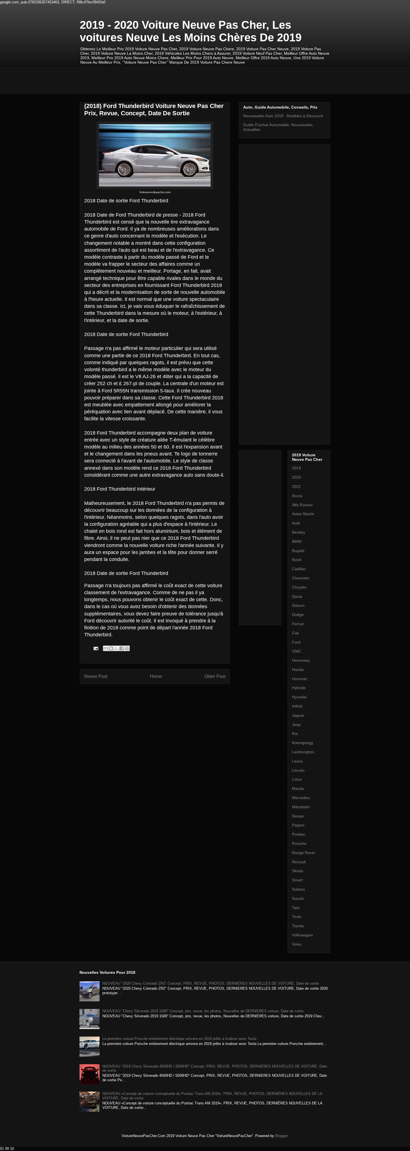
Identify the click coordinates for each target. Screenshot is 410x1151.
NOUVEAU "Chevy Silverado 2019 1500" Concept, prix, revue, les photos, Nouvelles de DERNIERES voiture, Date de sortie (202, 1011)
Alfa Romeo (302, 505)
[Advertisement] (181, 79)
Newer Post (95, 676)
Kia (295, 733)
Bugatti (298, 550)
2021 (296, 486)
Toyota (298, 926)
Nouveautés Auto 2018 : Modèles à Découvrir (283, 116)
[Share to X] (116, 648)
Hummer (299, 679)
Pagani (298, 825)
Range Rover (303, 852)
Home (156, 676)
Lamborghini (303, 752)
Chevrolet (300, 578)
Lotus (297, 779)
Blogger (281, 1136)
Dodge (298, 614)
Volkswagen (302, 935)
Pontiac (298, 834)
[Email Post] (95, 648)
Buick (297, 559)
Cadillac (299, 569)
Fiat (295, 633)
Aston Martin (303, 514)
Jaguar (298, 715)
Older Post (214, 676)
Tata (296, 907)
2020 (296, 477)
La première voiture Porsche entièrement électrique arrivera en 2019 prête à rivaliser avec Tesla (179, 1039)
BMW (297, 541)
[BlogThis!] (111, 648)
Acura (297, 495)
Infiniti (297, 706)
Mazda (298, 788)
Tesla (296, 916)
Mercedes (301, 797)
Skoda (297, 871)
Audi (296, 523)
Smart (297, 880)
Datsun (298, 605)
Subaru (298, 889)
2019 (296, 468)
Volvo (297, 944)
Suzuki (298, 898)
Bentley (298, 532)
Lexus (297, 761)
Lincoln (298, 770)
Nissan (298, 816)
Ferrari (298, 624)
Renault (299, 862)
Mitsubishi (301, 807)
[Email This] (105, 648)
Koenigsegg (302, 742)
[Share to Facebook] (121, 648)
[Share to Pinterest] (127, 648)
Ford (296, 642)
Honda (298, 669)
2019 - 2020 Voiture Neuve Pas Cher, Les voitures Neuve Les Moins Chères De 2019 (191, 31)
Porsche (299, 843)
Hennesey (301, 660)
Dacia (297, 596)
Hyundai (299, 697)
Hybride (299, 687)
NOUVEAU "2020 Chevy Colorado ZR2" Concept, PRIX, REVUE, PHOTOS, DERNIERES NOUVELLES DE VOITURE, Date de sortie (210, 983)
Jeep (296, 724)
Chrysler (299, 587)
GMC (296, 651)
